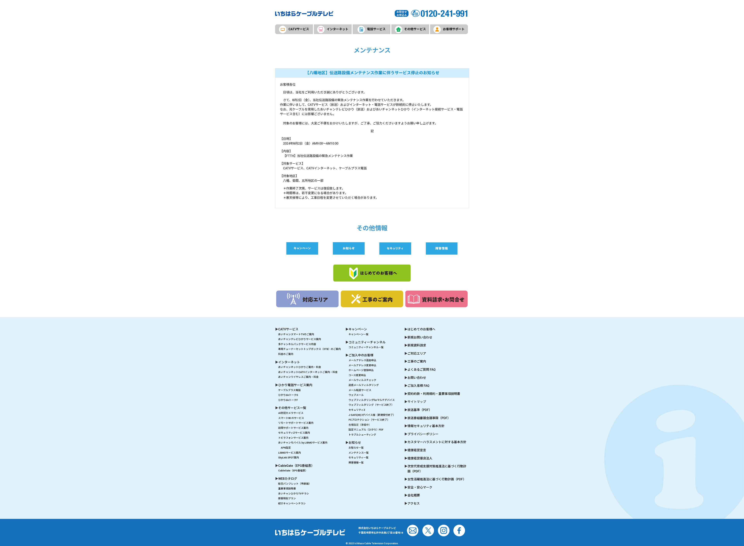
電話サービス (376, 29)
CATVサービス (298, 29)
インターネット (337, 29)
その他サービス (415, 29)
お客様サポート (454, 29)
